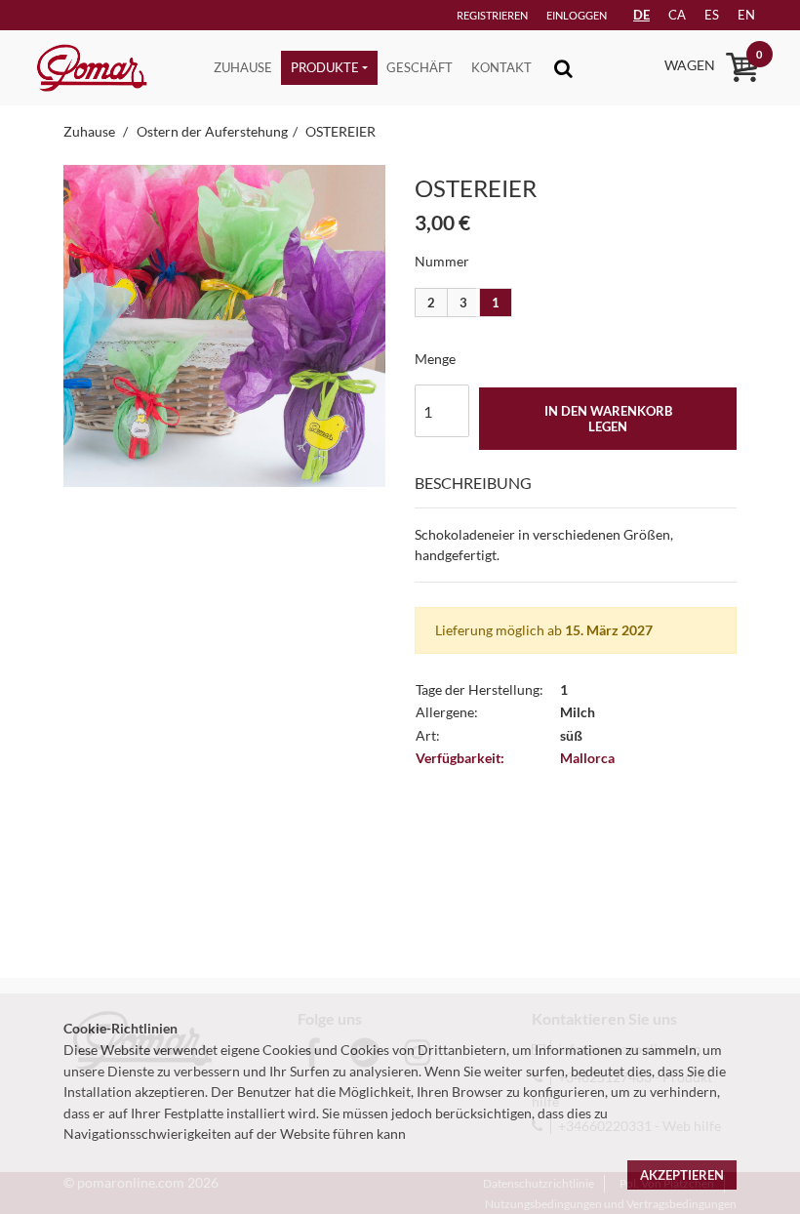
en (746, 14)
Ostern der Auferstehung (212, 131)
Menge (435, 358)
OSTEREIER (340, 131)
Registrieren (492, 15)
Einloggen (576, 15)
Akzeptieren (682, 1175)
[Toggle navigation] (563, 68)
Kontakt (501, 67)
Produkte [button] (325, 67)
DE (641, 14)
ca (677, 14)
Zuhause (243, 67)
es (711, 14)
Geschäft (419, 67)
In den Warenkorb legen (608, 418)
